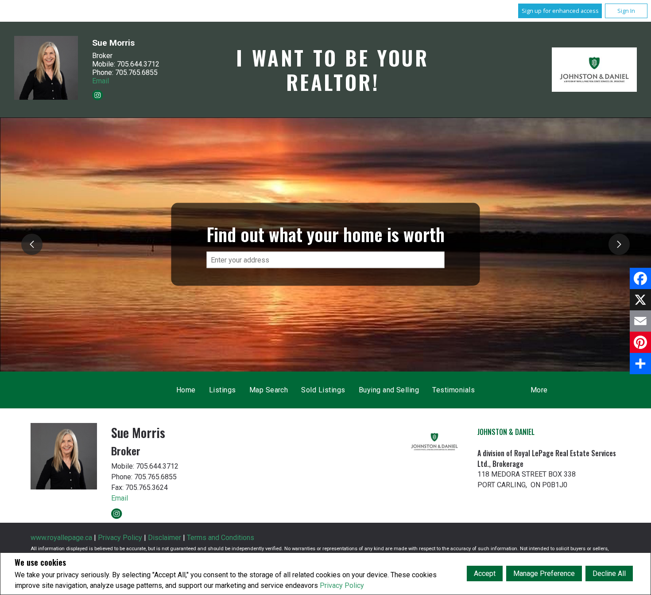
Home (186, 390)
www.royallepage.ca (61, 537)
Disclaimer (164, 537)
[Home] (594, 69)
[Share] (640, 363)
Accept (485, 573)
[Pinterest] (640, 342)
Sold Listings (323, 390)
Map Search (268, 390)
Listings (222, 390)
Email (100, 81)
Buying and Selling (389, 390)
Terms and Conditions (220, 537)
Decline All (609, 573)
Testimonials (453, 390)
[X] (640, 299)
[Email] (640, 321)
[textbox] (326, 260)
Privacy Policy (342, 585)
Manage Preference (544, 573)
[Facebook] (640, 278)
